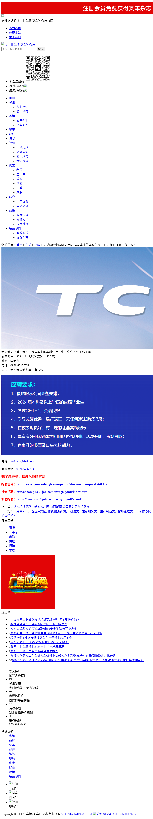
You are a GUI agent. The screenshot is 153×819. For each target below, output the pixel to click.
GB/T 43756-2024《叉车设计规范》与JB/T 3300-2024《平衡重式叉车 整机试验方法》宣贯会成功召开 (78, 660)
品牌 (12, 116)
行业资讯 (22, 107)
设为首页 (15, 28)
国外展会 (22, 206)
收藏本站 (15, 32)
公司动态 (22, 111)
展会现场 (22, 152)
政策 (12, 210)
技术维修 (22, 224)
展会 (12, 197)
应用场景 (22, 156)
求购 (19, 179)
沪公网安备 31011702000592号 (116, 814)
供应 (19, 183)
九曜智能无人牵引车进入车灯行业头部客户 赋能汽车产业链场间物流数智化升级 (63, 655)
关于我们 (15, 37)
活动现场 (22, 147)
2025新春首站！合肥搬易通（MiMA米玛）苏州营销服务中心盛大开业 (56, 633)
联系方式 (22, 233)
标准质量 (22, 219)
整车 (12, 129)
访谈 (12, 138)
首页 (12, 98)
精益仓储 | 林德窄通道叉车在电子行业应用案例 (41, 637)
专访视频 (22, 161)
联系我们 (15, 228)
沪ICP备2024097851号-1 (76, 814)
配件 (12, 134)
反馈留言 (22, 237)
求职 (19, 192)
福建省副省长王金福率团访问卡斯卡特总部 (38, 624)
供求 (12, 165)
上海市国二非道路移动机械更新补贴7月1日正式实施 (44, 619)
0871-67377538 (25, 469)
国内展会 (22, 201)
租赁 (19, 170)
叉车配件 (22, 125)
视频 (12, 143)
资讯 (12, 102)
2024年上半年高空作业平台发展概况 (34, 651)
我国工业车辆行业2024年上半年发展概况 (37, 646)
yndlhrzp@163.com (22, 461)
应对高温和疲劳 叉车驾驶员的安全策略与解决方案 (43, 628)
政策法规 (22, 215)
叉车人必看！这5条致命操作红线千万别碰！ (39, 642)
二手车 (20, 174)
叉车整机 (22, 120)
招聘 (19, 188)
